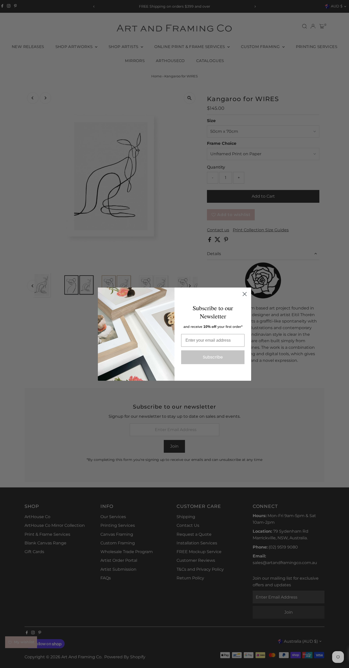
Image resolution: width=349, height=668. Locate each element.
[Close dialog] (244, 294)
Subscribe (213, 357)
